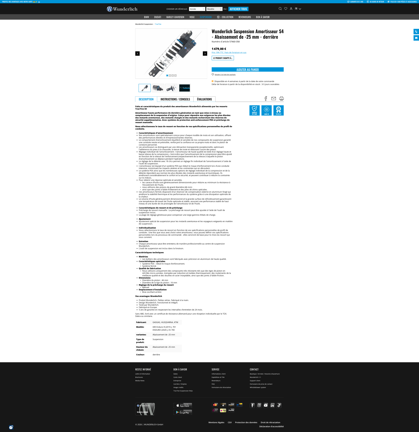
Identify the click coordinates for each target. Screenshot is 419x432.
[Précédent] (137, 53)
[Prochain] (205, 53)
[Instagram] (259, 405)
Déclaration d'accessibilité (271, 426)
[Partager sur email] (273, 98)
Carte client (177, 377)
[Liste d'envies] (285, 8)
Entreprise (177, 381)
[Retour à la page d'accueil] (122, 8)
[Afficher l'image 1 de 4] (167, 75)
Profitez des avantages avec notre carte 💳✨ (19, 1)
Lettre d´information (142, 374)
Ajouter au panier (248, 69)
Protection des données (246, 422)
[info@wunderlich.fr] (416, 38)
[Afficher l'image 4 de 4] (175, 75)
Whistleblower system (258, 387)
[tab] (146, 99)
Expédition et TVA (218, 377)
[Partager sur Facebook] (266, 98)
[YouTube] (265, 405)
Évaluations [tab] (204, 99)
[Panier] (310, 8)
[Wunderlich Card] (145, 409)
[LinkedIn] (272, 405)
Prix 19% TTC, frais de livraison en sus (229, 52)
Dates (175, 374)
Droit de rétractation (270, 422)
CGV (230, 422)
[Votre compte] (291, 8)
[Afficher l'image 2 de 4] (170, 75)
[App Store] (182, 405)
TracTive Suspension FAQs (183, 391)
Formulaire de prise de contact (261, 384)
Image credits (178, 387)
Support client (255, 381)
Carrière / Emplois (180, 384)
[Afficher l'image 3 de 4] (172, 75)
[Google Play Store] (182, 412)
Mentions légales (216, 422)
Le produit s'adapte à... (222, 58)
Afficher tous (238, 9)
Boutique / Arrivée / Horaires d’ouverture (265, 374)
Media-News (139, 381)
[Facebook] (252, 405)
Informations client (219, 374)
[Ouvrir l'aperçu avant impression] (281, 98)
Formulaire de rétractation (221, 387)
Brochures (139, 377)
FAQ (213, 384)
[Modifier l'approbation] (11, 427)
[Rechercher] (280, 8)
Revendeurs (216, 381)
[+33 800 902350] (416, 31)
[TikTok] (278, 405)
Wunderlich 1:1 (255, 377)
